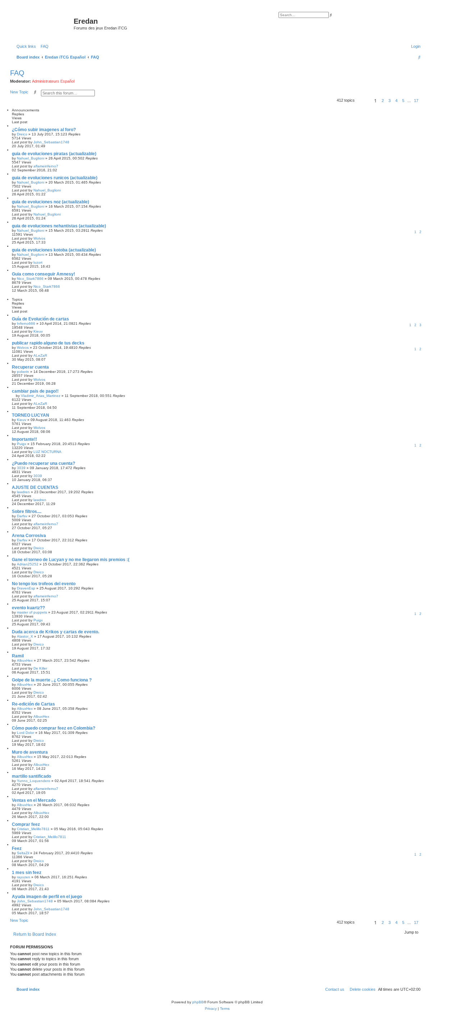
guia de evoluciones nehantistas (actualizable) (59, 225)
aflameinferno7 (45, 166)
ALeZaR (40, 355)
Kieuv (38, 331)
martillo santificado (31, 776)
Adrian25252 (27, 564)
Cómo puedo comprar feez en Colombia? (53, 728)
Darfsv (22, 516)
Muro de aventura (30, 752)
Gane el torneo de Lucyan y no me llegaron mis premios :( (70, 559)
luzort (37, 262)
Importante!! (24, 439)
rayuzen (23, 877)
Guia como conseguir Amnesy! (43, 274)
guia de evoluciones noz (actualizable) (50, 201)
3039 (21, 468)
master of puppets (32, 612)
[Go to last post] (71, 142)
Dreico (22, 134)
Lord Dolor (25, 733)
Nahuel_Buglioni (30, 158)
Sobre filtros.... (26, 511)
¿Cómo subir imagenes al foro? (44, 129)
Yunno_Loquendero (33, 781)
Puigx (21, 444)
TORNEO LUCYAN (30, 415)
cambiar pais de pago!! (35, 391)
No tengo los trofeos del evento (43, 583)
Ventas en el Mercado (34, 800)
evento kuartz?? (28, 607)
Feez (17, 848)
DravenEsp (26, 588)
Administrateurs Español (53, 81)
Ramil (18, 655)
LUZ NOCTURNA (47, 452)
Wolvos (39, 238)
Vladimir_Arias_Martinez (40, 396)
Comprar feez (26, 824)
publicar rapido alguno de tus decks (48, 343)
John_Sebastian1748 (51, 142)
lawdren (23, 492)
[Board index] (43, 23)
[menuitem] (43, 46)
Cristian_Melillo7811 (33, 829)
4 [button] (396, 100)
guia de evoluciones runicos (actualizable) (54, 177)
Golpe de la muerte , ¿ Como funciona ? (52, 680)
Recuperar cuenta (30, 367)
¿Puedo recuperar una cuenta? (43, 463)
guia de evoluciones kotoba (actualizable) (54, 250)
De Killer (40, 668)
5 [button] (403, 100)
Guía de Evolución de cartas (40, 319)
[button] (363, 100)
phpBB (198, 1002)
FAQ (17, 73)
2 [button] (383, 100)
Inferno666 (26, 323)
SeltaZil (23, 853)
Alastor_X (25, 636)
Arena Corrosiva (29, 535)
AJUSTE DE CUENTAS (35, 487)
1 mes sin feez (26, 872)
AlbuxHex (25, 660)
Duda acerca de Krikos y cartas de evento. (55, 631)
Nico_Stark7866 (30, 279)
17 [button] (416, 100)
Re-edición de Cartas (33, 704)
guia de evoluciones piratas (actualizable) (54, 153)
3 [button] (389, 100)
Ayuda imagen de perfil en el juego (47, 896)
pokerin (23, 372)
